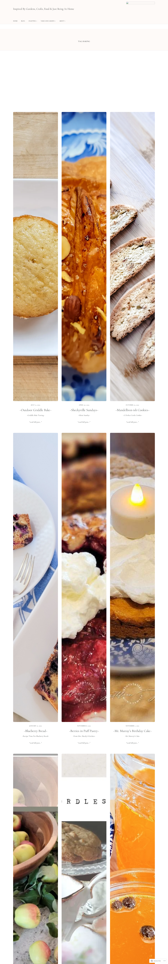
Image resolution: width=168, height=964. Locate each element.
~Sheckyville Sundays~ (84, 410)
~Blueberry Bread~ (35, 731)
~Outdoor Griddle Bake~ (36, 410)
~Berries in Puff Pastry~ (84, 731)
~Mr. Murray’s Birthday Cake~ (132, 731)
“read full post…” (35, 422)
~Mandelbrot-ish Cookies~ (132, 410)
